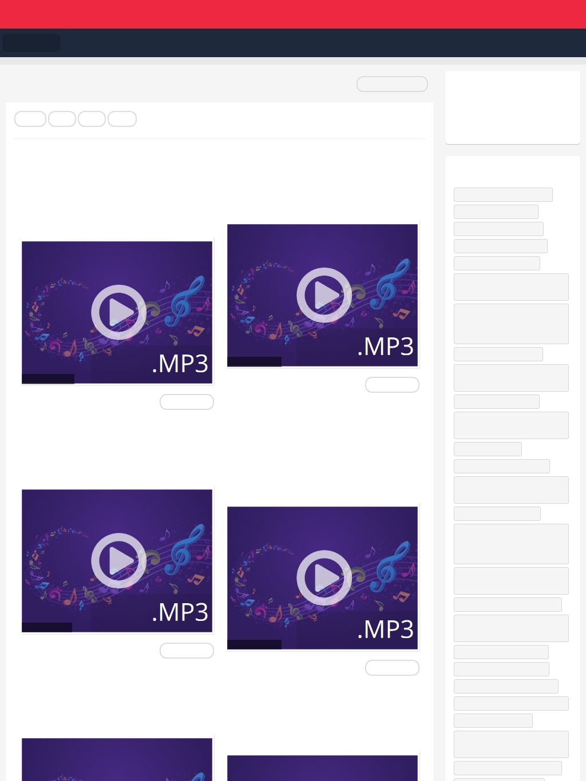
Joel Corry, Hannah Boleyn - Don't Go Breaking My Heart (509, 744)
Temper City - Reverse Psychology (514, 703)
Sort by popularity (392, 84)
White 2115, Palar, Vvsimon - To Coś (506, 628)
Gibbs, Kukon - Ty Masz (498, 211)
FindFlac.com (293, 14)
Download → (187, 402)
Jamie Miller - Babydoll (496, 720)
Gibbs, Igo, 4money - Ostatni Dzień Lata (511, 490)
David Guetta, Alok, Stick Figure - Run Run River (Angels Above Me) (508, 425)
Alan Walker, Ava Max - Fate (504, 651)
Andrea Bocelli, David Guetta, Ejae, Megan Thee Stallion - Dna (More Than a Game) (510, 323)
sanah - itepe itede (490, 448)
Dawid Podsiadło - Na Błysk (503, 245)
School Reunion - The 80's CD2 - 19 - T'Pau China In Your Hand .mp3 (105, 450)
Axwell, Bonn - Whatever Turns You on (511, 287)
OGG (122, 119)
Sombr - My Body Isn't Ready (506, 194)
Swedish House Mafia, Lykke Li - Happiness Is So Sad (508, 581)
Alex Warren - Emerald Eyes (504, 669)
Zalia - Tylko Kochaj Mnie (499, 263)
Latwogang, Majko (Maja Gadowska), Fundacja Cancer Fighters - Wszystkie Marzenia (501, 543)
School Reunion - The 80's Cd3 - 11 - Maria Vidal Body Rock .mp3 (313, 716)
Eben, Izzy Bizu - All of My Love (508, 686)
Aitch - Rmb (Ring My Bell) (501, 228)
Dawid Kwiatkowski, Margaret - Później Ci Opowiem (505, 378)
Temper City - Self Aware (499, 401)
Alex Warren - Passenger (500, 513)
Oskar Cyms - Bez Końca (501, 353)
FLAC (30, 119)
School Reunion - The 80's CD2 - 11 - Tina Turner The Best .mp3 (310, 185)
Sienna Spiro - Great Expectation (510, 604)
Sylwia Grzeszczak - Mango (504, 466)
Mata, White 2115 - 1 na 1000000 (510, 767)
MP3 (62, 119)
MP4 (92, 119)
